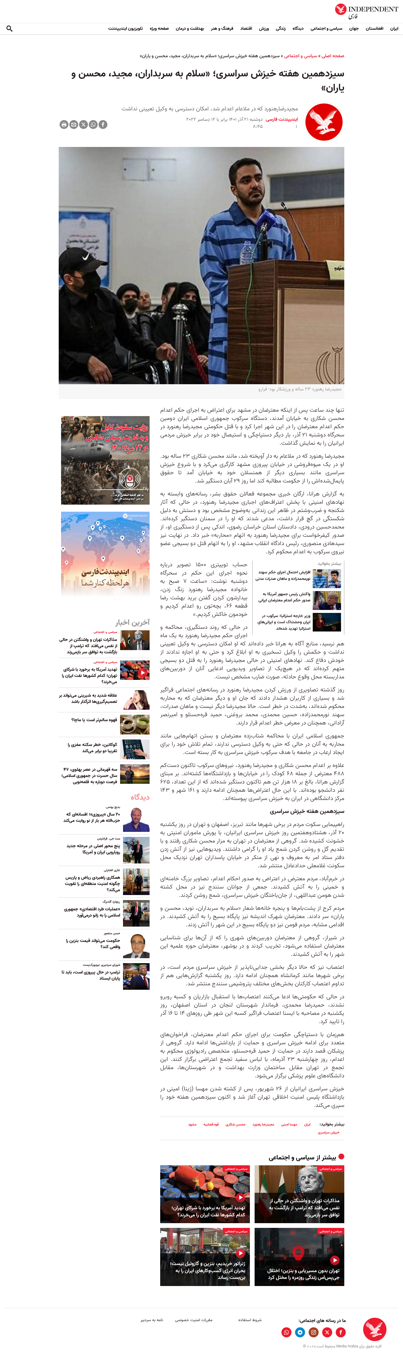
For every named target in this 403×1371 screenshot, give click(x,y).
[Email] (73, 124)
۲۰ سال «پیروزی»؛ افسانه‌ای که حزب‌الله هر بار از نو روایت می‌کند (91, 817)
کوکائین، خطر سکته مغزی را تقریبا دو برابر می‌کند (92, 748)
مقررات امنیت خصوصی (193, 1320)
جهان (354, 28)
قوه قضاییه (211, 1124)
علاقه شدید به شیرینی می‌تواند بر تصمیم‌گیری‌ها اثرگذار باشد (88, 698)
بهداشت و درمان (190, 28)
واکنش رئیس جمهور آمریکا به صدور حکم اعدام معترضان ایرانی (284, 597)
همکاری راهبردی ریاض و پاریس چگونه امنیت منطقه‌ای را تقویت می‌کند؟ (92, 884)
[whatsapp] (286, 1332)
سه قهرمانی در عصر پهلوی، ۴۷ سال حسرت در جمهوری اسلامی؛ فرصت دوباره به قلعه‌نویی (89, 776)
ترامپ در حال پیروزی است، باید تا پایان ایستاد (91, 975)
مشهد (192, 1124)
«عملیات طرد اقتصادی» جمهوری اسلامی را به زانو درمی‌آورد (92, 912)
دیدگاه (298, 28)
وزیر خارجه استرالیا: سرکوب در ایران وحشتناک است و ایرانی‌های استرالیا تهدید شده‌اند (284, 622)
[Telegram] (300, 1332)
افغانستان (374, 28)
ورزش (264, 28)
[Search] (9, 29)
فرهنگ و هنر (222, 28)
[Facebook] (103, 124)
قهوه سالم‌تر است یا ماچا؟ (94, 720)
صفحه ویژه (159, 28)
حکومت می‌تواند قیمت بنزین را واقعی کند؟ (93, 943)
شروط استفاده (250, 1320)
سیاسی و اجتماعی (326, 28)
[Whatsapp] (93, 124)
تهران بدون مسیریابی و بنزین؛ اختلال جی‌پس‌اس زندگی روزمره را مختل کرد (303, 1274)
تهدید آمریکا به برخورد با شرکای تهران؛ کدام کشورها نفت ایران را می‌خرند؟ (208, 1212)
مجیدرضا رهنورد (263, 1124)
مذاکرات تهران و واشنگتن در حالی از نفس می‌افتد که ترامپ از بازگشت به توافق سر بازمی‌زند (304, 1207)
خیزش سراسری (329, 1132)
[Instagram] (314, 1332)
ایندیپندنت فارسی (282, 119)
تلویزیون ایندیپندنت (125, 28)
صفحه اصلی (333, 56)
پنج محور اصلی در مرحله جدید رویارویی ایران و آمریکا (93, 849)
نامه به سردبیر (151, 1320)
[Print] (64, 124)
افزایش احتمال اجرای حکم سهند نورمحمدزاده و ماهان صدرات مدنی (282, 575)
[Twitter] (83, 124)
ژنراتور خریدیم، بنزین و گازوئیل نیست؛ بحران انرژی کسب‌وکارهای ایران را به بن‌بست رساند (207, 1270)
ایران (394, 28)
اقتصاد (246, 28)
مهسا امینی (289, 1124)
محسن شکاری (235, 1124)
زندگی (281, 28)
